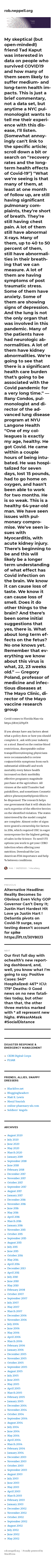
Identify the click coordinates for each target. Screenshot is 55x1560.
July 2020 (13, 1139)
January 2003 (15, 1504)
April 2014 (13, 1264)
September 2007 (17, 1298)
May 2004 (13, 1435)
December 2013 (16, 1268)
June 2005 (13, 1379)
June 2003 (13, 1482)
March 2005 (14, 1392)
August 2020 (15, 1135)
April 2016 (13, 1216)
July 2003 (12, 1478)
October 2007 (15, 1294)
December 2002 (16, 1508)
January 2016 (15, 1225)
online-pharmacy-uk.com (23, 1105)
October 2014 (15, 1255)
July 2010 (12, 1276)
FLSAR (11, 1060)
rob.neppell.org (18, 11)
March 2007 (14, 1311)
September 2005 (17, 1367)
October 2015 (15, 1234)
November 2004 (17, 1409)
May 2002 (13, 1538)
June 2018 (13, 1165)
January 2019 (15, 1156)
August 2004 (15, 1422)
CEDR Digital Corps (19, 1055)
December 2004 (17, 1405)
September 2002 (17, 1521)
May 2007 (13, 1306)
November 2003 (16, 1461)
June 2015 (12, 1251)
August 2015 (14, 1242)
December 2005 (16, 1354)
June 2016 (13, 1208)
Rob (11, 868)
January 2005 (15, 1401)
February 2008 (16, 1289)
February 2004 (16, 1448)
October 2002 (15, 1517)
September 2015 (16, 1238)
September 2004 (17, 1418)
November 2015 (16, 1229)
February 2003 (16, 1499)
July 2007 (13, 1302)
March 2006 (14, 1341)
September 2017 (16, 1186)
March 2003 (14, 1495)
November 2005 (17, 1358)
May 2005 (13, 1384)
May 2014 (12, 1259)
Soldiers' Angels (17, 1110)
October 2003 (15, 1465)
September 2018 (17, 1161)
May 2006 (13, 1332)
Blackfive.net (15, 1088)
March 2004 (14, 1444)
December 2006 (17, 1315)
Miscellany (34, 868)
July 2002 (13, 1530)
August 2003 (14, 1474)
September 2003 (17, 1469)
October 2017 (15, 1182)
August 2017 (14, 1191)
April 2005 (13, 1388)
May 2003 (13, 1487)
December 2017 (16, 1173)
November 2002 (17, 1512)
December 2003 (16, 1457)
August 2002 (15, 1525)
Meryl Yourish (16, 1101)
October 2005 (15, 1362)
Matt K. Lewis (15, 1097)
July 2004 (13, 1427)
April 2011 (13, 1272)
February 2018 (15, 1169)
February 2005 (16, 1397)
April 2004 (14, 1439)
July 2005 (13, 1375)
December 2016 (16, 1199)
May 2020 (13, 1148)
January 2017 (15, 1195)
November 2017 (16, 1178)
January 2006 (15, 1349)
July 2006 (13, 1324)
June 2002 (13, 1534)
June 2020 (13, 1143)
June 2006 (13, 1328)
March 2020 (14, 1152)
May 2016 (12, 1212)
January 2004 (15, 1452)
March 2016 (14, 1221)
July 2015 (12, 1246)
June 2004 (13, 1431)
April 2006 (14, 1336)
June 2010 (13, 1281)
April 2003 (13, 1491)
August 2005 (15, 1371)
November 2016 (16, 1204)
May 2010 (13, 1285)
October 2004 (15, 1414)
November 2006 (17, 1319)
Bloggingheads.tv (18, 1092)
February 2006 (16, 1345)
